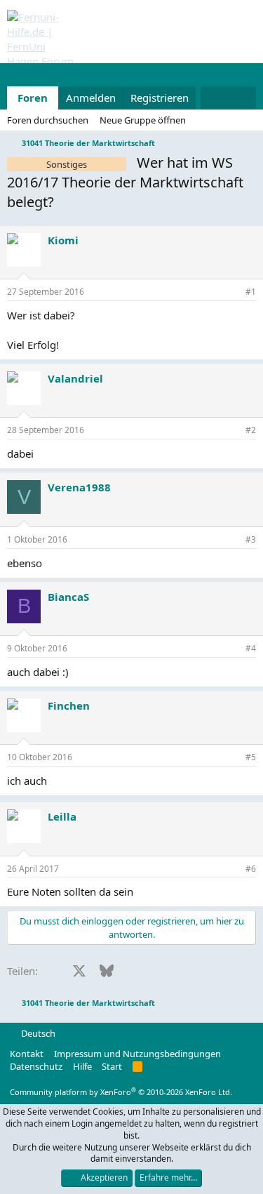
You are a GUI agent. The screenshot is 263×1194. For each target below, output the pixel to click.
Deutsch (37, 1033)
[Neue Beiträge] (214, 98)
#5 (250, 757)
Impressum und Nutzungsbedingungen (137, 1053)
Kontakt (26, 1053)
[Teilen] (231, 292)
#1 (250, 292)
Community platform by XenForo (121, 1092)
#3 (250, 539)
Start (112, 1066)
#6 (250, 869)
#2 (250, 430)
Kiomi (63, 240)
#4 (250, 648)
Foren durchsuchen (47, 120)
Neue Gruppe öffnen (143, 120)
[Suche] (242, 98)
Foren (33, 98)
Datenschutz (36, 1066)
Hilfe (82, 1066)
